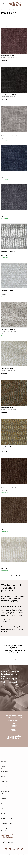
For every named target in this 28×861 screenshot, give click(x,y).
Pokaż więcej (5, 632)
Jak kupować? (4, 813)
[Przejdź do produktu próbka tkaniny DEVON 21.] (14, 354)
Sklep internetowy (13, 859)
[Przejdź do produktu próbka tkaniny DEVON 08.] (14, 275)
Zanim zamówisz (4, 811)
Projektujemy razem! (5, 771)
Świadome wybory (5, 768)
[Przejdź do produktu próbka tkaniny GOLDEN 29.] (14, 80)
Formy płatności (4, 786)
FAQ (2, 808)
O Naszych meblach (5, 766)
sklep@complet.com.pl (19, 659)
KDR (2, 803)
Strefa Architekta (4, 781)
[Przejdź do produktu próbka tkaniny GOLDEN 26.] (14, 119)
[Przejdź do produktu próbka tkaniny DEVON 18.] (14, 314)
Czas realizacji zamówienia (6, 796)
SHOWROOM (4, 776)
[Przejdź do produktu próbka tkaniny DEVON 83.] (14, 236)
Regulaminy (3, 798)
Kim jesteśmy (4, 761)
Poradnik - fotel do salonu (6, 818)
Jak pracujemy (4, 764)
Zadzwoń (5, 659)
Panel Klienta (4, 828)
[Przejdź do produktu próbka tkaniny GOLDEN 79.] (14, 158)
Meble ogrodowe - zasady (6, 793)
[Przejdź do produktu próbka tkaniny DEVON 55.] (14, 510)
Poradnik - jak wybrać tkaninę (7, 815)
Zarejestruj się (4, 830)
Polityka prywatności (5, 801)
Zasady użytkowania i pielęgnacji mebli (9, 823)
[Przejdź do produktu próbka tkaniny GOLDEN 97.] (14, 197)
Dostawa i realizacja (5, 788)
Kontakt (3, 773)
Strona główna (4, 9)
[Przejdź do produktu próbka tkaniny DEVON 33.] (14, 393)
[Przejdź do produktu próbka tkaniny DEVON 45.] (14, 432)
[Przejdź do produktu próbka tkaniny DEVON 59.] (14, 471)
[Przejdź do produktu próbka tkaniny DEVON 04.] (14, 549)
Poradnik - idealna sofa (5, 820)
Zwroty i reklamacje (5, 791)
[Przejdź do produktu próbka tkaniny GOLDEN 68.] (14, 41)
